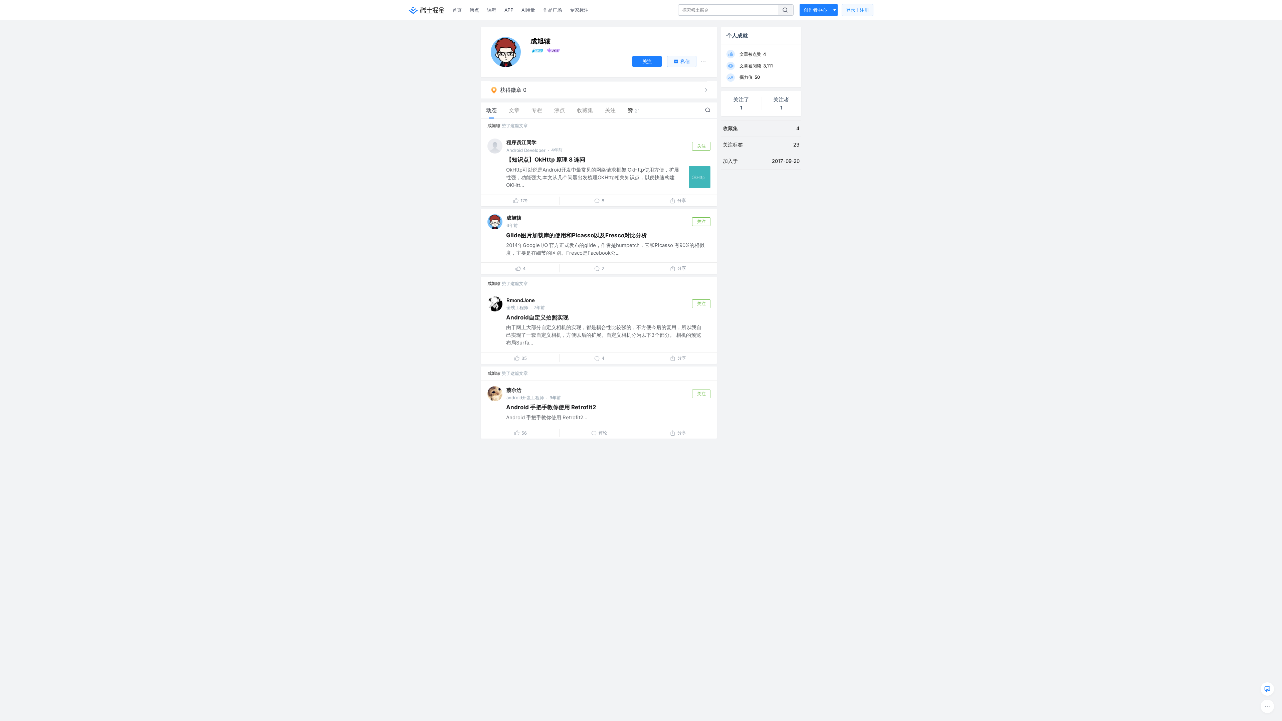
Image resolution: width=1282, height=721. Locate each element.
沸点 (474, 10)
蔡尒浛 (513, 390)
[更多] (1267, 706)
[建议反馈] (1267, 689)
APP (508, 10)
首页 (457, 10)
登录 (857, 10)
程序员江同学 (521, 142)
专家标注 (579, 10)
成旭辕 (493, 125)
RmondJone (520, 300)
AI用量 (528, 10)
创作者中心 (815, 10)
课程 (491, 10)
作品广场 (552, 10)
